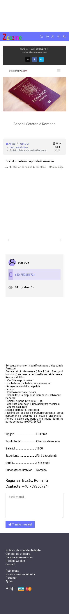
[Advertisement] (34, 16)
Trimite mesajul (21, 524)
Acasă (11, 143)
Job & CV (24, 143)
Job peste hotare (19, 147)
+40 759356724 (25, 274)
